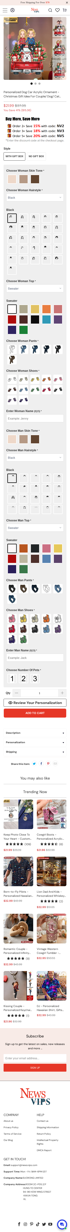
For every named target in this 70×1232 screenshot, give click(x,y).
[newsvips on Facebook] (19, 1224)
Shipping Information (48, 1127)
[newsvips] (35, 10)
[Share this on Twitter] (34, 763)
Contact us (42, 1120)
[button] (35, 171)
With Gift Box (14, 156)
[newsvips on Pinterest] (31, 1224)
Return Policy (44, 1133)
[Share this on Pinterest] (48, 763)
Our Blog (8, 1140)
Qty (8, 692)
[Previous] (6, 48)
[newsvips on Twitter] (44, 1224)
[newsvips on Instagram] (25, 1224)
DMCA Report (44, 1150)
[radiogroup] (35, 179)
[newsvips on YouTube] (50, 1224)
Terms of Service (12, 1133)
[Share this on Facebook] (41, 763)
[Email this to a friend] (55, 763)
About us (8, 1120)
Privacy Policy (11, 1127)
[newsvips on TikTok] (38, 1224)
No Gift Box (36, 156)
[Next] (64, 48)
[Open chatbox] (62, 1224)
